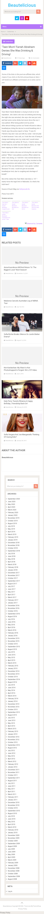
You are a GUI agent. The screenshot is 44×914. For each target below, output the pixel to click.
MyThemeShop (36, 906)
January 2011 (12, 800)
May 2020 (11, 504)
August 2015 (12, 649)
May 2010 (11, 822)
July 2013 (11, 718)
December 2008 (13, 868)
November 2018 (13, 545)
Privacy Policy (22, 909)
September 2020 (14, 499)
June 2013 (11, 720)
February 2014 (13, 699)
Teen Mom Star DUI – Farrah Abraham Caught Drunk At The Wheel (6, 206)
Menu (4, 27)
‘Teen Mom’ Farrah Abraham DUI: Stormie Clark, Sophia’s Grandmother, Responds (35, 206)
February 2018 (13, 567)
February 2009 (13, 863)
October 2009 (13, 841)
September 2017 (14, 581)
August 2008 (12, 879)
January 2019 (12, 540)
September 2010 (14, 811)
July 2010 (11, 816)
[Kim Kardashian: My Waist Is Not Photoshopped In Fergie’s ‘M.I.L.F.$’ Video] (22, 356)
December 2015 (13, 638)
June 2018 (11, 556)
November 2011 (13, 772)
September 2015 (14, 647)
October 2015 (13, 644)
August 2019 (12, 523)
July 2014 (11, 685)
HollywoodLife (24, 189)
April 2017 (11, 595)
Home (3, 31)
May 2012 (11, 756)
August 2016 (12, 616)
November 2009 (13, 838)
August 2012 (12, 748)
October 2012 (13, 742)
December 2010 (13, 802)
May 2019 (11, 529)
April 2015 (11, 660)
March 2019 (12, 534)
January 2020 (12, 515)
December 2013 (13, 704)
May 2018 (11, 559)
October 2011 (13, 775)
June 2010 (11, 819)
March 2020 (12, 510)
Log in (10, 891)
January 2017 (12, 603)
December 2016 (13, 605)
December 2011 (13, 770)
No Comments (35, 58)
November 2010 (13, 805)
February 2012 (13, 764)
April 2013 (11, 726)
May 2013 (11, 723)
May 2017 (11, 592)
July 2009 (11, 849)
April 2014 (11, 693)
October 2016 (13, 611)
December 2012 (13, 737)
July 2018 (11, 554)
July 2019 (11, 526)
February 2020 (13, 512)
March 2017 (12, 597)
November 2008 (13, 871)
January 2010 (12, 833)
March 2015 (12, 663)
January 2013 (12, 734)
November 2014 (13, 674)
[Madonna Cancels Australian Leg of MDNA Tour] (22, 289)
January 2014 (12, 701)
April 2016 (11, 627)
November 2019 (13, 518)
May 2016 (11, 625)
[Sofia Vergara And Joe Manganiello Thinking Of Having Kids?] (22, 423)
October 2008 (13, 874)
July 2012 (11, 750)
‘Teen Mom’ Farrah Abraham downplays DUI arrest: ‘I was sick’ (6, 216)
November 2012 (13, 740)
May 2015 (11, 657)
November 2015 (13, 641)
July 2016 (11, 619)
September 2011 (14, 778)
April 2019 (11, 532)
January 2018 (12, 570)
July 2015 (11, 652)
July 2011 (11, 783)
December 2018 (13, 543)
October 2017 (13, 578)
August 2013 (12, 715)
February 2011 (13, 797)
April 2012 (11, 759)
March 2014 (12, 696)
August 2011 (12, 781)
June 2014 (11, 688)
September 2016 (14, 614)
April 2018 (11, 562)
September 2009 (14, 843)
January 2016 (12, 636)
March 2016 (12, 630)
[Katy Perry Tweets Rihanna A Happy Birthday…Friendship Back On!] (22, 389)
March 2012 (12, 761)
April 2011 (11, 792)
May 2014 (11, 690)
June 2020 (11, 502)
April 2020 (11, 507)
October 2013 (13, 709)
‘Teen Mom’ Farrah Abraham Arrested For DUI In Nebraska (25, 206)
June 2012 (11, 753)
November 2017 (13, 575)
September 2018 (14, 551)
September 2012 (14, 745)
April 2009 (11, 857)
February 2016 (13, 633)
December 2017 (13, 573)
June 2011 (11, 786)
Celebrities (10, 31)
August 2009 (12, 846)
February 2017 (13, 600)
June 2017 (11, 589)
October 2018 (13, 548)
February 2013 (13, 731)
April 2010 (11, 824)
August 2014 (12, 682)
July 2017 (11, 586)
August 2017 (12, 584)
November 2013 (13, 707)
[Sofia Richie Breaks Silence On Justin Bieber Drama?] (22, 322)
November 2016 (13, 608)
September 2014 (14, 679)
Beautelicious (22, 5)
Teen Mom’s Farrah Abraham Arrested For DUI (15, 206)
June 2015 (11, 655)
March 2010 (12, 827)
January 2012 (12, 767)
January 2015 (12, 668)
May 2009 (11, 854)
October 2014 (13, 677)
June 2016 (11, 622)
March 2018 (12, 564)
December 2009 (13, 835)
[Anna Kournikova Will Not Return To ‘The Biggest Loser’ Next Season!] (22, 255)
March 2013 (12, 729)
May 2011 (11, 789)
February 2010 (13, 830)
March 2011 (12, 794)
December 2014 (13, 671)
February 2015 (13, 666)
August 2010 (12, 813)
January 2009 (12, 865)
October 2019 (13, 521)
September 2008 (14, 876)
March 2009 (12, 860)
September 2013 (14, 712)
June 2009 (11, 852)
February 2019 (13, 537)
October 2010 (13, 808)
